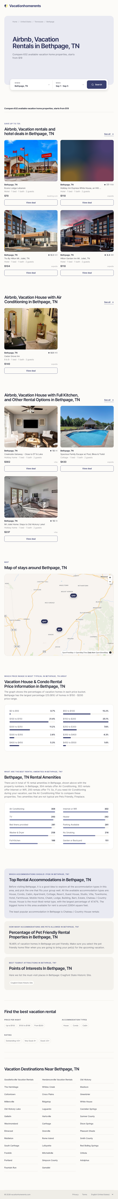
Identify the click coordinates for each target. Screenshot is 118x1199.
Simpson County (50, 1160)
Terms (84, 1194)
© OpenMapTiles (80, 652)
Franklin (8, 1153)
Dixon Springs (86, 1123)
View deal (31, 202)
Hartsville (46, 1116)
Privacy (75, 1194)
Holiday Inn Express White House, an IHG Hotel (82, 188)
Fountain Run (10, 1167)
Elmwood (8, 1131)
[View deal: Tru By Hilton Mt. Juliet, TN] (31, 231)
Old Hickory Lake (12, 1109)
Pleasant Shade (87, 1131)
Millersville (9, 1101)
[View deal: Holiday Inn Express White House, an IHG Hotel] (87, 160)
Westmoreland (11, 1123)
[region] (59, 615)
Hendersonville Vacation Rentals (57, 1079)
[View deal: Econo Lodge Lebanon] (31, 160)
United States (25, 22)
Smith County (86, 1138)
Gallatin (7, 1116)
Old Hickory (85, 1079)
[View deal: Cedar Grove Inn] (31, 329)
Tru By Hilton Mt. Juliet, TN (16, 258)
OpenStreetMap (102, 652)
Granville (46, 1131)
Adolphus (84, 1160)
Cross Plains (48, 1094)
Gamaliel (46, 1167)
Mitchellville (47, 1153)
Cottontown (9, 1094)
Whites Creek (48, 1087)
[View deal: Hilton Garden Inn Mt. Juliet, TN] (87, 231)
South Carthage (11, 1145)
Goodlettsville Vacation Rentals (19, 1079)
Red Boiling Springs (89, 1145)
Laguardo (46, 1109)
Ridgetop (46, 1101)
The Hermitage (11, 1087)
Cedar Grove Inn (12, 356)
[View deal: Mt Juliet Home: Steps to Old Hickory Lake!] (31, 497)
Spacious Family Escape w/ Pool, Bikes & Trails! (82, 454)
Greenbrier (85, 1094)
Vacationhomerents (25, 6)
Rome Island (48, 1138)
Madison (84, 1087)
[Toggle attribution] (110, 652)
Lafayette (46, 1145)
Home (15, 22)
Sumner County (87, 1116)
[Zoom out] (110, 582)
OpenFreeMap (68, 652)
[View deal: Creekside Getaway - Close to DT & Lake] (31, 426)
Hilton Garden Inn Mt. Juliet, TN (75, 258)
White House (86, 1101)
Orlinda (83, 1153)
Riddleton (8, 1138)
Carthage (46, 1123)
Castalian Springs (88, 1109)
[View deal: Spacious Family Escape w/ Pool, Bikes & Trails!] (87, 426)
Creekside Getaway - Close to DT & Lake (23, 454)
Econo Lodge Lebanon (14, 188)
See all (109, 134)
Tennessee (39, 22)
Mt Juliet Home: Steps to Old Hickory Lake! (24, 524)
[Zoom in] (110, 577)
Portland (8, 1160)
